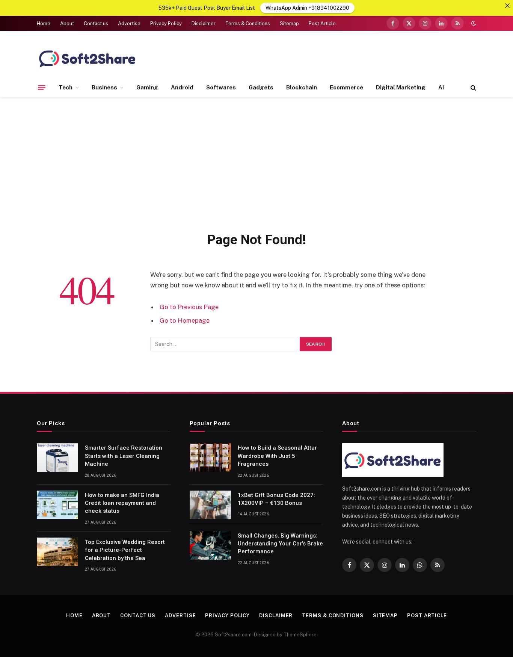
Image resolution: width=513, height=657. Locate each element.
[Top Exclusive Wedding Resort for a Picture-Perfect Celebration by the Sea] (57, 552)
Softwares (221, 87)
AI (441, 87)
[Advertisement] (256, 163)
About (67, 23)
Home (43, 23)
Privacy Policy (166, 23)
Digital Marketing (400, 87)
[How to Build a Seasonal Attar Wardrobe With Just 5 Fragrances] (210, 457)
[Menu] (41, 87)
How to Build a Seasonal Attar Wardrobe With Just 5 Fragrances (277, 455)
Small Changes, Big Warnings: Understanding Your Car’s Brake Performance (280, 543)
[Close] (507, 5)
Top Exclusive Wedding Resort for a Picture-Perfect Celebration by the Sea (125, 550)
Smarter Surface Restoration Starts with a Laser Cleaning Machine (123, 455)
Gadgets (261, 87)
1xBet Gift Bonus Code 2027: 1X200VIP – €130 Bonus (276, 499)
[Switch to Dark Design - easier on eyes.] (472, 23)
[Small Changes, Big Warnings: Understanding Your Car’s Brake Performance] (210, 545)
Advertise (129, 23)
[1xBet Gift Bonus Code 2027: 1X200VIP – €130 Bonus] (210, 505)
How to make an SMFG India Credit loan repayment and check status (122, 503)
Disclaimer (204, 23)
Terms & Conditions (247, 23)
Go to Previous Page (189, 307)
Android (182, 87)
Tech (65, 87)
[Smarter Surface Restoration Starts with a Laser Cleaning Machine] (57, 457)
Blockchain (301, 87)
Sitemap (289, 23)
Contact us (96, 23)
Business (104, 87)
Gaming (147, 87)
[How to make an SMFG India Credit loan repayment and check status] (57, 505)
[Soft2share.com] (87, 58)
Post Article (322, 23)
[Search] (472, 87)
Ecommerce (346, 87)
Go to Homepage (185, 320)
